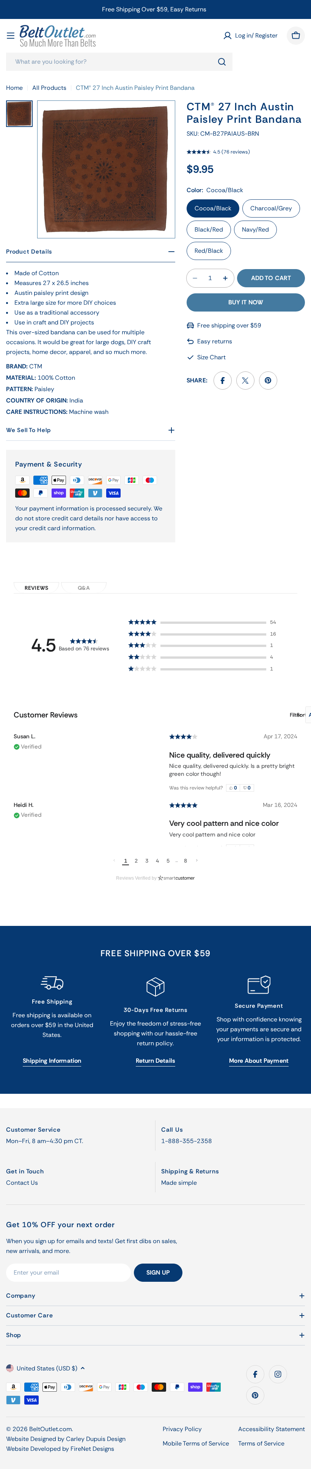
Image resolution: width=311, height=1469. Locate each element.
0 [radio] (235, 788)
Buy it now (246, 302)
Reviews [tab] (36, 587)
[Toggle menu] (10, 35)
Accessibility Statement (271, 1429)
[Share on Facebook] (223, 380)
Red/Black (209, 251)
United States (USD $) (47, 1368)
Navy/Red (255, 229)
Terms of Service (261, 1443)
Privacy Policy (182, 1429)
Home (14, 88)
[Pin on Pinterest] (268, 380)
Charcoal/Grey (271, 208)
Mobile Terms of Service (196, 1443)
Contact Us (22, 1183)
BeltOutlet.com (50, 1429)
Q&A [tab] (84, 587)
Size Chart (211, 357)
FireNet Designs (92, 1449)
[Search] (221, 61)
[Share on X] (245, 380)
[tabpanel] (155, 734)
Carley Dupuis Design (96, 1439)
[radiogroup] (240, 788)
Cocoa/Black (213, 208)
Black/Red (209, 229)
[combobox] (119, 62)
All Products (49, 88)
